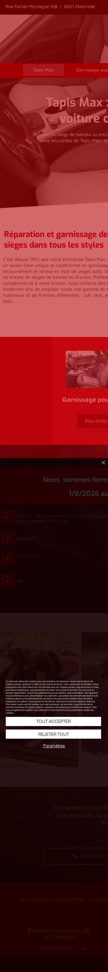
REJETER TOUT (53, 734)
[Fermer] (100, 466)
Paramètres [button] (54, 745)
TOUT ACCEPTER (53, 721)
